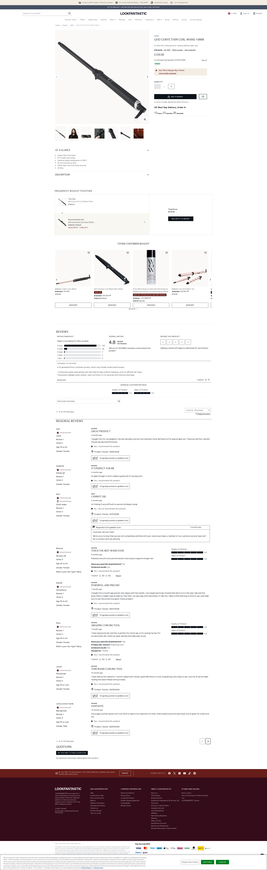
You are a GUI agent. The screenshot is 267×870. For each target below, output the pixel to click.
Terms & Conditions (127, 793)
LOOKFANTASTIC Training (190, 800)
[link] (245, 13)
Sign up (125, 773)
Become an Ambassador (160, 826)
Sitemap (154, 818)
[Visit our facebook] (169, 773)
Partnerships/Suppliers (159, 816)
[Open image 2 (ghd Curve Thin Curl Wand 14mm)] (73, 134)
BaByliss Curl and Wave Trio (183, 289)
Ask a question (190, 50)
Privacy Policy (125, 795)
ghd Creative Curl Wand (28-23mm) (108, 289)
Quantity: (158, 82)
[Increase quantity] (171, 86)
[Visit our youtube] (184, 773)
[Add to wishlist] (203, 96)
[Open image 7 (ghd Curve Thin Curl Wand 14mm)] (138, 134)
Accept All (222, 862)
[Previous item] (56, 279)
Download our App (97, 795)
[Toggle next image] (147, 77)
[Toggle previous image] (56, 77)
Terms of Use (98, 868)
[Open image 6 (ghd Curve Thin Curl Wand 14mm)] (125, 134)
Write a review (177, 50)
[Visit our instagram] (179, 773)
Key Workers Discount (158, 823)
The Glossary (155, 795)
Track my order (95, 813)
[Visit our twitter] (174, 773)
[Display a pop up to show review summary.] (110, 295)
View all (204, 60)
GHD (72, 25)
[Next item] (210, 279)
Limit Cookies (207, 862)
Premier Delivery (96, 811)
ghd (156, 36)
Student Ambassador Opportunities (163, 828)
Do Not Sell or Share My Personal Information (66, 812)
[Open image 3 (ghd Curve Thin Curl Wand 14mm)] (86, 134)
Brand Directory (156, 798)
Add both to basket (181, 219)
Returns (93, 800)
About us (154, 793)
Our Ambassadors (157, 811)
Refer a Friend (156, 821)
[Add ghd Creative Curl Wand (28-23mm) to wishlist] (127, 252)
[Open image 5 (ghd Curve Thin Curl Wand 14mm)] (112, 134)
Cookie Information (127, 798)
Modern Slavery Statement (130, 800)
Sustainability (125, 803)
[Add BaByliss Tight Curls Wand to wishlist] (88, 252)
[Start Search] (69, 13)
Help (92, 793)
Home (57, 25)
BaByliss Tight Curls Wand (65, 289)
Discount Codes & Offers (160, 806)
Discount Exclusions (97, 798)
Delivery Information (97, 803)
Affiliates (154, 813)
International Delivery (97, 806)
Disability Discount (157, 808)
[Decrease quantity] (157, 86)
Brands (64, 25)
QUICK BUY (73, 305)
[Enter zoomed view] (145, 119)
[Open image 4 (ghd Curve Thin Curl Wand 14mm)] (99, 134)
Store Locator (186, 793)
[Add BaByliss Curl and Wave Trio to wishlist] (205, 252)
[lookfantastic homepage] (133, 13)
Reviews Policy (126, 806)
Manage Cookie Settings (190, 862)
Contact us (94, 808)
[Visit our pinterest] (194, 773)
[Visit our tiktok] (189, 773)
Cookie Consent (60, 808)
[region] (133, 862)
